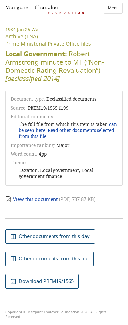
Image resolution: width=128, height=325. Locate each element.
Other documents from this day (54, 236)
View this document (35, 199)
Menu (113, 8)
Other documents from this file (53, 258)
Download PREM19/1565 (46, 281)
